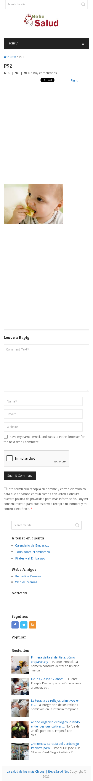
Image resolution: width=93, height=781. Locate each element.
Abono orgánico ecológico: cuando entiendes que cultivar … (55, 724)
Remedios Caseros (28, 576)
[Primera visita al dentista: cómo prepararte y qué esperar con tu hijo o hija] (21, 664)
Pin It (74, 80)
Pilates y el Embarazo (30, 558)
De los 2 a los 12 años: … (48, 679)
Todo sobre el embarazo (32, 552)
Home (11, 57)
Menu (13, 43)
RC (9, 73)
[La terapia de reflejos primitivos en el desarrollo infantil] (21, 707)
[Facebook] (15, 625)
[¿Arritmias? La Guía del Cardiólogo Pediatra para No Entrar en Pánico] (21, 751)
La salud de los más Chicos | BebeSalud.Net (37, 771)
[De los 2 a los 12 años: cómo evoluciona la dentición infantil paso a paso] (21, 686)
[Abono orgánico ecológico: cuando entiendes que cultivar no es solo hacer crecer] (21, 729)
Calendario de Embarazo (32, 545)
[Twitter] (23, 625)
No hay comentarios (42, 73)
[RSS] (32, 625)
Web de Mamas (26, 582)
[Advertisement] (46, 137)
